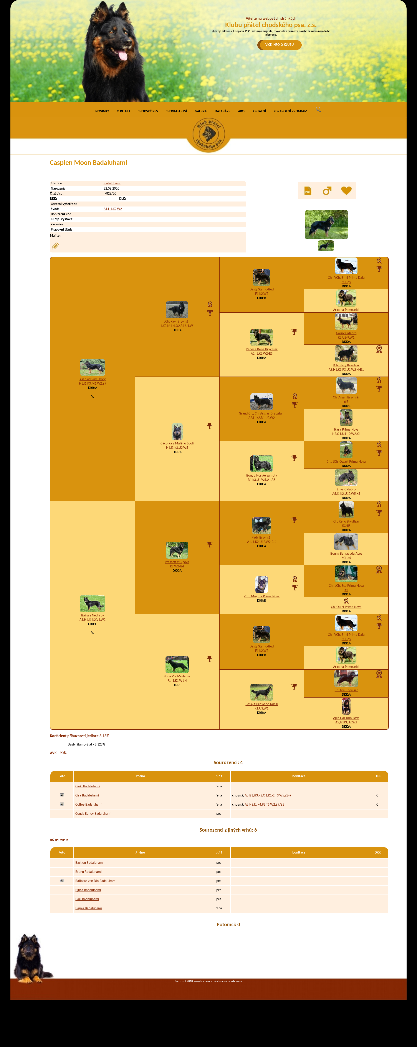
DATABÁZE (222, 111)
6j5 (346, 402)
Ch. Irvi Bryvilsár (346, 690)
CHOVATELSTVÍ (176, 111)
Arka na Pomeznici (346, 310)
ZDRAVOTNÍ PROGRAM (290, 111)
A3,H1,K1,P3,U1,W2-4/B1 (346, 370)
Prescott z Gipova (177, 562)
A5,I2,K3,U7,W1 (346, 722)
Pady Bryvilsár (262, 537)
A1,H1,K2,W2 (113, 209)
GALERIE (201, 111)
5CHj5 (346, 526)
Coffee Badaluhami (88, 804)
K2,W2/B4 (177, 566)
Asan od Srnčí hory (92, 379)
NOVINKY (102, 111)
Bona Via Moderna (177, 676)
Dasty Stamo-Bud (262, 289)
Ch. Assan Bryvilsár (346, 397)
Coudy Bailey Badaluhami (93, 814)
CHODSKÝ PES (148, 111)
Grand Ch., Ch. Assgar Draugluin (261, 413)
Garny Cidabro (346, 333)
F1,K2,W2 (261, 294)
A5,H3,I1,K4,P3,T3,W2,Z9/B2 (264, 804)
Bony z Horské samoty (261, 475)
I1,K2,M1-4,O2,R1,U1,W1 (177, 326)
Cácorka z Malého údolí (177, 443)
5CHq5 (346, 282)
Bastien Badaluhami (89, 863)
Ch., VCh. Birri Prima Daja (346, 278)
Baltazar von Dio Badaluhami (95, 881)
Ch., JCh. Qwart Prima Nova (346, 462)
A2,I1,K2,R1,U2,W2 (261, 418)
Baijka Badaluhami (88, 908)
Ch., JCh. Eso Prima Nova (346, 586)
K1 (346, 590)
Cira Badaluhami (87, 795)
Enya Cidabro (346, 489)
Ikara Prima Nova (346, 429)
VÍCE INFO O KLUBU (279, 45)
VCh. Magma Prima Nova (262, 596)
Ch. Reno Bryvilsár (346, 521)
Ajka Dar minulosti (346, 718)
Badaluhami (112, 183)
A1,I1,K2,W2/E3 (262, 354)
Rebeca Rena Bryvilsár (262, 349)
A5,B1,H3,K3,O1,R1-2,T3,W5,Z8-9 (268, 795)
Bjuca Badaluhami (88, 890)
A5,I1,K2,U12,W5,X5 (346, 494)
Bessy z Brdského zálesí (261, 704)
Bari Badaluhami (87, 899)
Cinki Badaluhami (87, 786)
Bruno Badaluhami (88, 872)
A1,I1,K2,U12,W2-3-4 (261, 542)
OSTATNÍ (259, 111)
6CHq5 (346, 558)
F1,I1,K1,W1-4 (177, 681)
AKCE (241, 111)
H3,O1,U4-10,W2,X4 (346, 434)
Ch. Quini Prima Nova (346, 607)
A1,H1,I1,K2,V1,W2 (92, 620)
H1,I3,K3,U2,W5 (177, 448)
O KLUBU (123, 111)
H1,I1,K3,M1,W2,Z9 (92, 383)
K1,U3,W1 (261, 708)
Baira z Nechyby (92, 615)
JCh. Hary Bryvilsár (346, 365)
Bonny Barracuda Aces (346, 553)
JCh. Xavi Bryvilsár (177, 321)
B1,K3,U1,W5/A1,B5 (261, 480)
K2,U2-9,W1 (346, 337)
